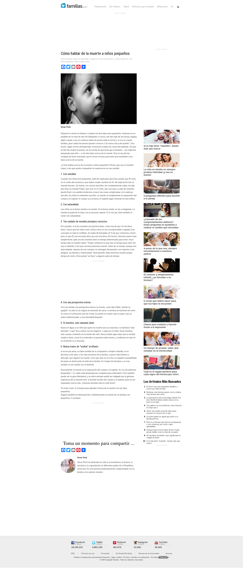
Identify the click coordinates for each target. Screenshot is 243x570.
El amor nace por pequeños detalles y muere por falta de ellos (162, 387)
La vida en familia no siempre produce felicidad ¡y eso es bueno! (159, 172)
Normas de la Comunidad (149, 553)
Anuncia (169, 553)
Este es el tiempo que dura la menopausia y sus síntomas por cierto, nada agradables (163, 424)
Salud (126, 7)
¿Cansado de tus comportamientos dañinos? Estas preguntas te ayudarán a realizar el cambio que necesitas (161, 223)
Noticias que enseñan (143, 7)
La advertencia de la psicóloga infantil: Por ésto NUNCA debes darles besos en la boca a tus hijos (163, 400)
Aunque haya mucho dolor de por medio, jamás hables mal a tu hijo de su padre (163, 431)
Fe (172, 7)
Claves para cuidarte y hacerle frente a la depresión (160, 326)
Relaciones (162, 7)
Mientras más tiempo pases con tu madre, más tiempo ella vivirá (163, 393)
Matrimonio (100, 7)
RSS (73, 553)
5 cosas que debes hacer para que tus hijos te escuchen (160, 302)
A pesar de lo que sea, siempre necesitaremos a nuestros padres (160, 251)
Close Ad (163, 557)
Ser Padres (114, 7)
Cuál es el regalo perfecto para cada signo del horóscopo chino (161, 373)
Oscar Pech (66, 127)
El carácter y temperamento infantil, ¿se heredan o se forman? (159, 277)
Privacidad (105, 553)
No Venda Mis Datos (124, 553)
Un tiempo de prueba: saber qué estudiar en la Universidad (161, 349)
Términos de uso (88, 553)
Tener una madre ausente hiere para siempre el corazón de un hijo (161, 412)
